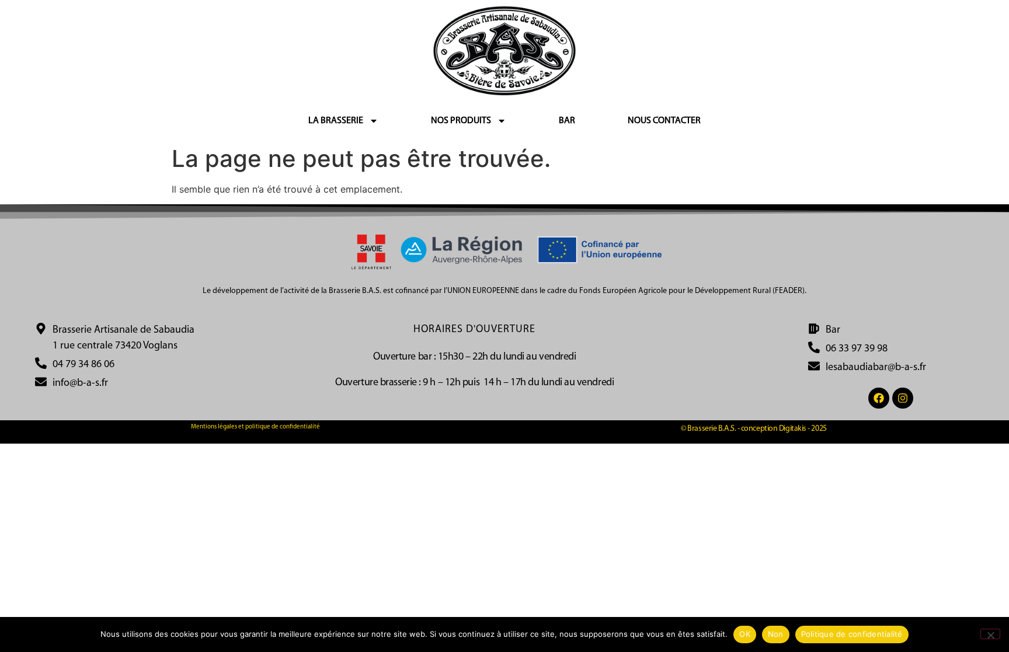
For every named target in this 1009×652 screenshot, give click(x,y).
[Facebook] (878, 398)
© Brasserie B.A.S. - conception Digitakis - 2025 (753, 428)
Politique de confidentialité (852, 634)
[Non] (990, 634)
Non (776, 634)
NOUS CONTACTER (664, 120)
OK (744, 634)
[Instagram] (902, 398)
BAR (567, 120)
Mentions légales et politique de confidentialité (255, 427)
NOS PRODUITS (461, 120)
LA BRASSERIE (335, 120)
